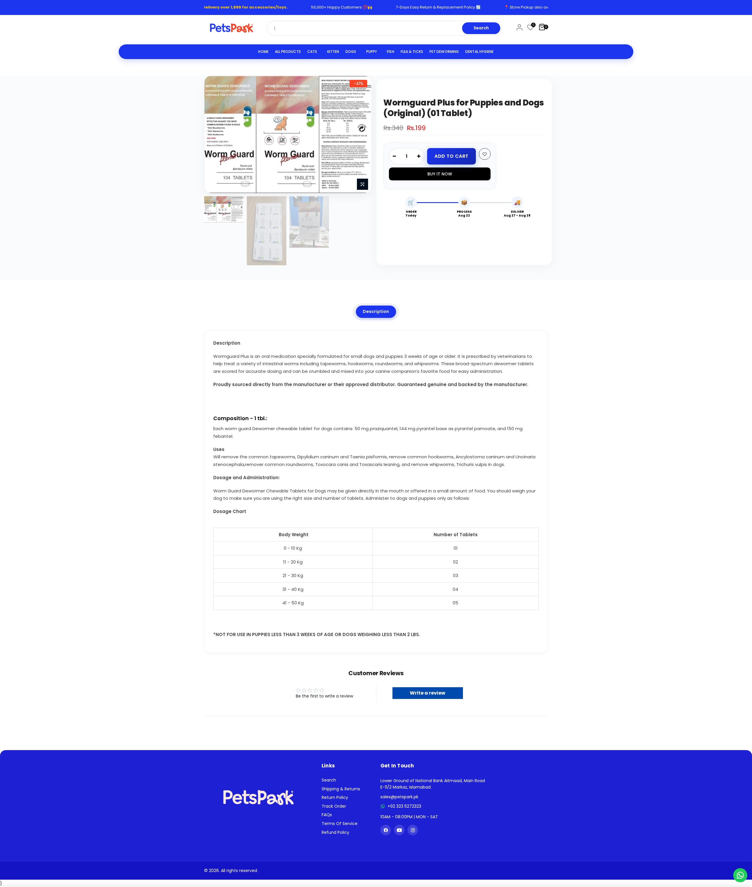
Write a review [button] (427, 693)
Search (481, 28)
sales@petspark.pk (399, 797)
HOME (263, 51)
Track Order (334, 806)
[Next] (361, 134)
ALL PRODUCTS (288, 51)
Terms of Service (339, 823)
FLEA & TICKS (412, 51)
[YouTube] (399, 830)
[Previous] (215, 134)
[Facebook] (385, 830)
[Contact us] (740, 875)
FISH (390, 51)
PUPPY (371, 51)
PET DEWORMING (444, 51)
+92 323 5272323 (404, 806)
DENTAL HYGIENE (479, 51)
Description (376, 311)
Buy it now (439, 174)
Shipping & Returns (341, 789)
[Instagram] (412, 830)
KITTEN (333, 51)
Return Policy (335, 797)
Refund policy (335, 832)
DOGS (350, 51)
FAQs (327, 815)
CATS (312, 51)
